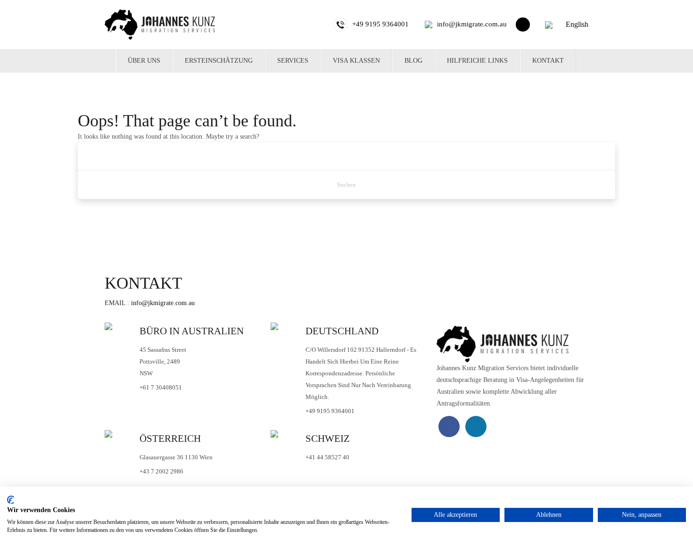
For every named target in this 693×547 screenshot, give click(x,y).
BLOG (413, 60)
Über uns (144, 60)
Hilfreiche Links (477, 60)
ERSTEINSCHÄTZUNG (219, 60)
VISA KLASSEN (356, 60)
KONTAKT (548, 60)
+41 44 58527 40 (327, 457)
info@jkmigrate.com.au (163, 303)
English (576, 24)
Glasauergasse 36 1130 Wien (176, 457)
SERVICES (292, 60)
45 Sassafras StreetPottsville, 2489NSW (163, 361)
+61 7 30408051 (161, 387)
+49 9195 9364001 (330, 410)
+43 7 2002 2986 (161, 471)
